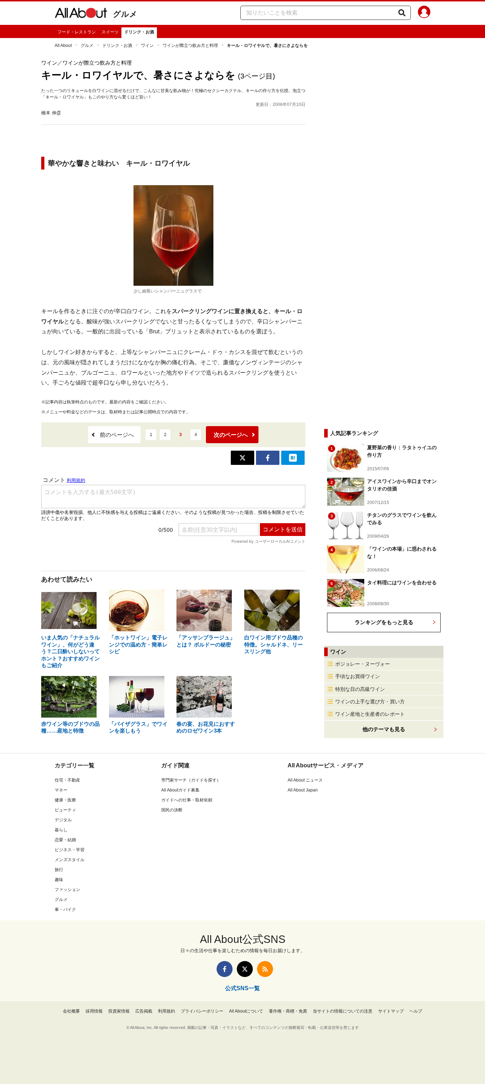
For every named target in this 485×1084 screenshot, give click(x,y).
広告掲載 (143, 1011)
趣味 (59, 879)
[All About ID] (424, 13)
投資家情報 (119, 1011)
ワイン (147, 45)
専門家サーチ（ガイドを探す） (191, 780)
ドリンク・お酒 (139, 31)
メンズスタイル (70, 859)
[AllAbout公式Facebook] (225, 969)
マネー (61, 790)
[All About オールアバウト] (81, 14)
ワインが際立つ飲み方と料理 (190, 45)
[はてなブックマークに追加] (293, 458)
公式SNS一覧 (242, 988)
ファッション (67, 889)
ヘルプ (415, 1011)
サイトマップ (391, 1011)
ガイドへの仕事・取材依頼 (186, 800)
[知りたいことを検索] (401, 13)
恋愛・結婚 (65, 839)
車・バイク (65, 909)
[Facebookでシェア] (267, 458)
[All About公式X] (245, 969)
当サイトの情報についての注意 (342, 1011)
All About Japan (303, 790)
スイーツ (110, 31)
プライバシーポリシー (202, 1011)
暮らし (61, 829)
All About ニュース (305, 780)
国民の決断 (171, 809)
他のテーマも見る (384, 729)
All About (63, 45)
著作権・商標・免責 (288, 1011)
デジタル (63, 819)
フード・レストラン (77, 31)
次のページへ (231, 435)
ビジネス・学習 (70, 849)
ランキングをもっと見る (384, 622)
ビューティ (65, 809)
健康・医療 (65, 800)
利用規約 (166, 1011)
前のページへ (117, 435)
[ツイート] (242, 458)
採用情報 (94, 1011)
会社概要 (71, 1011)
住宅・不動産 (67, 780)
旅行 (59, 869)
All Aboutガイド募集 (180, 790)
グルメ (125, 14)
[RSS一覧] (265, 969)
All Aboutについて (246, 1011)
